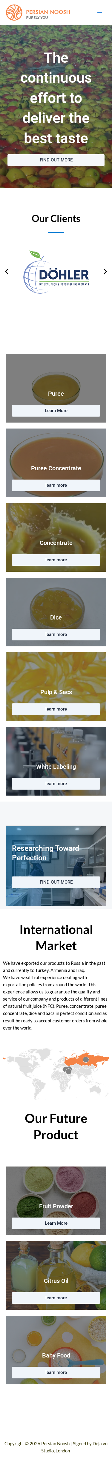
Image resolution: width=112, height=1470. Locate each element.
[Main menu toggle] (99, 12)
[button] (6, 271)
